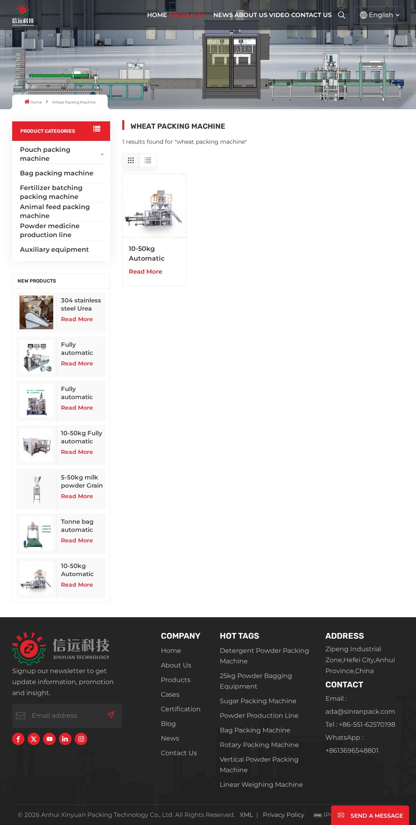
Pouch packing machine (45, 154)
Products (186, 15)
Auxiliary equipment (54, 249)
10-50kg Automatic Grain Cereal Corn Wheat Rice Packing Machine (81, 570)
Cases (170, 694)
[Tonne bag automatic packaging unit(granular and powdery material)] (36, 534)
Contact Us (311, 15)
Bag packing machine (56, 173)
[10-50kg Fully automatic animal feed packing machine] (36, 445)
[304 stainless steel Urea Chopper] (36, 312)
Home (157, 15)
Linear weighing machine (261, 784)
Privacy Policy (283, 815)
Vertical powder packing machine (259, 765)
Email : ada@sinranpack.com (360, 705)
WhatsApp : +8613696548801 (352, 744)
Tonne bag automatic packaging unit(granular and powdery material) (81, 526)
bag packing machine (255, 730)
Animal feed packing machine (55, 211)
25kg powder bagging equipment (256, 681)
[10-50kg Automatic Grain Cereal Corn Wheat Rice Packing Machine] (36, 578)
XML (246, 815)
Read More (77, 319)
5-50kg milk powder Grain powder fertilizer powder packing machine (82, 481)
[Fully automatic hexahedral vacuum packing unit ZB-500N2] (36, 357)
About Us (250, 15)
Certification (181, 709)
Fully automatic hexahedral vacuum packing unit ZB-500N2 (80, 349)
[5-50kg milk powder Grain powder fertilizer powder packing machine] (36, 489)
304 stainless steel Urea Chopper (81, 304)
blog (168, 724)
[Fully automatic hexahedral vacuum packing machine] (36, 401)
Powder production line (259, 715)
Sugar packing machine (258, 701)
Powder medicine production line (50, 230)
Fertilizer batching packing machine (51, 192)
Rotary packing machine (259, 745)
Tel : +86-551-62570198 (360, 724)
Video (279, 15)
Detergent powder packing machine (264, 656)
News (223, 15)
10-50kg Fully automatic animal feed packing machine (81, 437)
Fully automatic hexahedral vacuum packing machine (78, 393)
